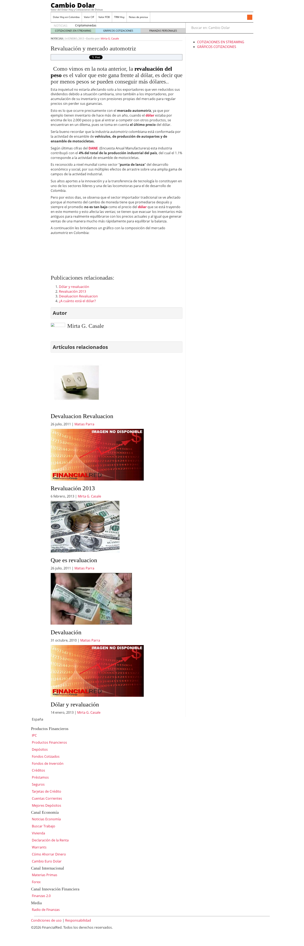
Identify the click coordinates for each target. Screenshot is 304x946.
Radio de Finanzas (45, 909)
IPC (34, 735)
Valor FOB (104, 17)
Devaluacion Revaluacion (78, 296)
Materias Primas (44, 875)
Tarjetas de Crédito (46, 791)
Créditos (38, 770)
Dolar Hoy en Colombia (66, 17)
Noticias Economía (46, 819)
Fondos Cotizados (45, 756)
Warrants (39, 847)
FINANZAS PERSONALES (163, 30)
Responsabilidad (78, 920)
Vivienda (38, 833)
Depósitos (39, 749)
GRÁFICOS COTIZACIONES (118, 30)
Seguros (38, 784)
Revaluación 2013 (72, 291)
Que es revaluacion (74, 560)
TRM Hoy (119, 17)
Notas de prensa (138, 17)
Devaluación (66, 632)
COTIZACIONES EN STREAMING (73, 30)
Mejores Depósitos (46, 805)
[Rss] (249, 17)
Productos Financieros (49, 742)
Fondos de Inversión (47, 763)
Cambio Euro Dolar (46, 861)
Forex (36, 882)
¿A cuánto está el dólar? (77, 301)
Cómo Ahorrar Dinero (48, 854)
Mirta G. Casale (110, 38)
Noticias (57, 38)
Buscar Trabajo (43, 826)
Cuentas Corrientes (46, 798)
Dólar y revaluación (74, 286)
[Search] (248, 27)
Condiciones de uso (46, 920)
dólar (142, 207)
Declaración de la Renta (50, 840)
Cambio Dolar (73, 5)
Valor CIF (89, 17)
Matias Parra (84, 424)
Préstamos (40, 777)
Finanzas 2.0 (41, 896)
